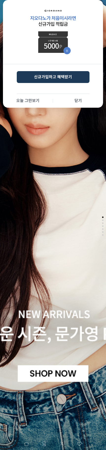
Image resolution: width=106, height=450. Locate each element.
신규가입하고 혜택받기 (53, 77)
